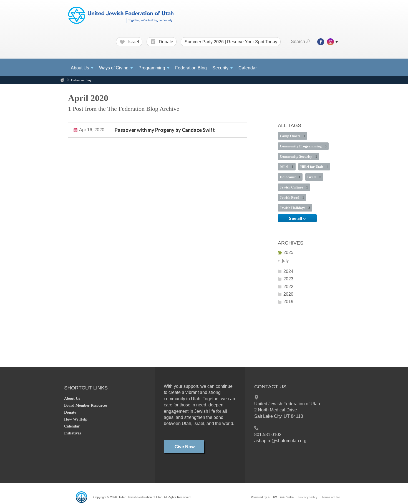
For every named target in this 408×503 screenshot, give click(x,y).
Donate (165, 41)
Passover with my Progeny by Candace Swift (165, 130)
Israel (133, 41)
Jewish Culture (294, 187)
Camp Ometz (292, 136)
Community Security (298, 156)
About (80, 68)
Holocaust (290, 177)
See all (296, 218)
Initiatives (72, 433)
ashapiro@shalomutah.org (280, 440)
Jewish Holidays (295, 208)
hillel (286, 167)
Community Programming (303, 146)
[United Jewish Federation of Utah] (120, 16)
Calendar (247, 68)
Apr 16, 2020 (91, 129)
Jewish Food (292, 197)
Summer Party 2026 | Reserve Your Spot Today (231, 41)
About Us (72, 398)
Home (62, 80)
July (285, 260)
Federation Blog (191, 68)
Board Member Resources (85, 405)
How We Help (75, 419)
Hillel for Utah (314, 167)
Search (298, 41)
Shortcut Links (86, 388)
